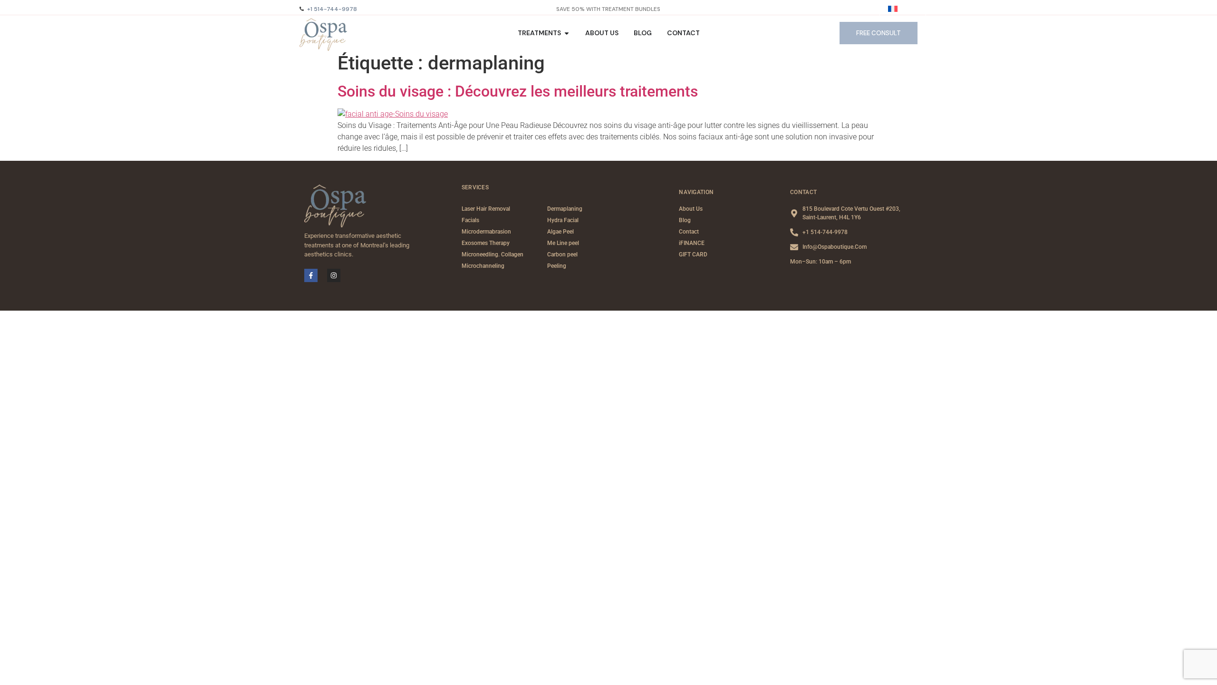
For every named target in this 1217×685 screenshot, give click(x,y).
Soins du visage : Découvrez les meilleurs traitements (518, 91)
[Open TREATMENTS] (566, 33)
